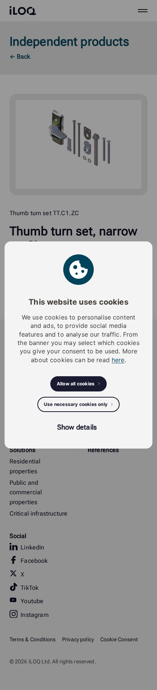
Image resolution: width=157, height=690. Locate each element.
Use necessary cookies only (75, 404)
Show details (77, 427)
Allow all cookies (76, 384)
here (118, 360)
